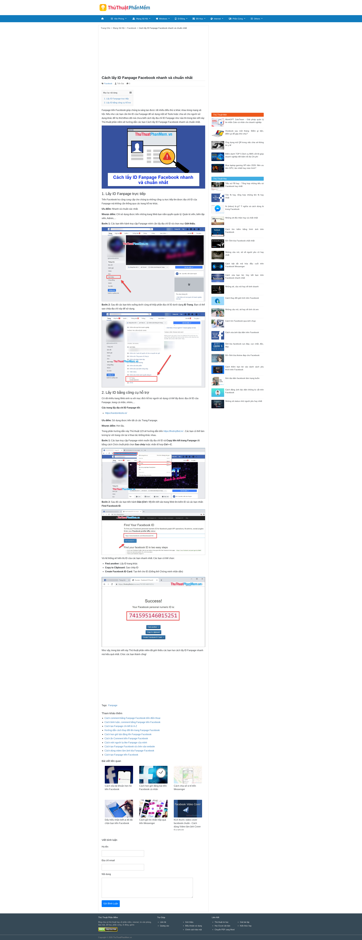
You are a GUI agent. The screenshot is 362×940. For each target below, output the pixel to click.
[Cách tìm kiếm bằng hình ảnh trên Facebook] (218, 232)
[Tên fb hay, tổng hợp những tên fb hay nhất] (218, 197)
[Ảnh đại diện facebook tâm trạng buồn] (218, 381)
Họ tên (105, 846)
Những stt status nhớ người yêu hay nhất (243, 401)
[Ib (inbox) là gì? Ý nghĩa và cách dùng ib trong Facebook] (218, 209)
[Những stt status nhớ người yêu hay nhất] (218, 404)
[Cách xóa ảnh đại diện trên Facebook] (218, 335)
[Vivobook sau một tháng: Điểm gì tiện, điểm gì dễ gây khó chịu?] (218, 133)
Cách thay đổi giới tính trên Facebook (242, 298)
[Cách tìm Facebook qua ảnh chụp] (218, 323)
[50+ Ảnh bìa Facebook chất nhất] (218, 243)
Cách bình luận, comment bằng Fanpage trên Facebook (132, 722)
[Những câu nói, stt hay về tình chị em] (218, 312)
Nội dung (106, 874)
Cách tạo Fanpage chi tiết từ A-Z (120, 726)
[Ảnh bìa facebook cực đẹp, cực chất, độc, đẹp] (218, 346)
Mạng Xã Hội (142, 19)
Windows (163, 19)
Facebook (108, 83)
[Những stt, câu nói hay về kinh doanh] (218, 289)
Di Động (181, 19)
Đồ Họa (199, 19)
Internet (217, 19)
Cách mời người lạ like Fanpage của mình (125, 742)
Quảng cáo (164, 926)
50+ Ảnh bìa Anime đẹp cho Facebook (242, 355)
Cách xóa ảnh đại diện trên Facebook (242, 332)
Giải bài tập (244, 922)
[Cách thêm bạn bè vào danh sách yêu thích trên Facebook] (218, 369)
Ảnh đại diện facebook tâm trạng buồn (242, 378)
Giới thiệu (189, 922)
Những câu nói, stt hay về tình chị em (242, 309)
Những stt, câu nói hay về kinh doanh (242, 287)
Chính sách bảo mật (193, 930)
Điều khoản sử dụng (193, 926)
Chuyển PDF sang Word (224, 930)
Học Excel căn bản (222, 926)
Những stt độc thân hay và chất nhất (241, 218)
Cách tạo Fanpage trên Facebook (121, 755)
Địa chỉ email (108, 860)
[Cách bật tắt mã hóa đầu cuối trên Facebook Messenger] (218, 266)
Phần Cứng (238, 19)
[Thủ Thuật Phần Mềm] (125, 7)
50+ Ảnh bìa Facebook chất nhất (240, 241)
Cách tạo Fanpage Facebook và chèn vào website (129, 746)
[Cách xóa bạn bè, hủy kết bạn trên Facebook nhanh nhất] (218, 278)
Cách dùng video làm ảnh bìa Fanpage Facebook (129, 750)
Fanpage (112, 705)
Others (257, 19)
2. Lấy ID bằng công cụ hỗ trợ (117, 103)
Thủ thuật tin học (222, 922)
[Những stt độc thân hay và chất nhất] (218, 220)
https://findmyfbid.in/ (173, 431)
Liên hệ (163, 922)
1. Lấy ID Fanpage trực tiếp (116, 99)
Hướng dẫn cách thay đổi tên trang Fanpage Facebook (132, 730)
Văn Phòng (119, 19)
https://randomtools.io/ (116, 413)
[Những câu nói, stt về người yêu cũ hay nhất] (218, 255)
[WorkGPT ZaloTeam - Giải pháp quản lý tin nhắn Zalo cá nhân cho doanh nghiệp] (218, 122)
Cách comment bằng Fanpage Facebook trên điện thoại (132, 718)
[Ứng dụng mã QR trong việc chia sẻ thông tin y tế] (218, 145)
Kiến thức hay (246, 926)
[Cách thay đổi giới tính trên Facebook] (218, 301)
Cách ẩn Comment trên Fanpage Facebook (126, 738)
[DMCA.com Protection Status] (107, 929)
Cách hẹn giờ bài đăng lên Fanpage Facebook (127, 734)
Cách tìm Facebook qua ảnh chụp (240, 321)
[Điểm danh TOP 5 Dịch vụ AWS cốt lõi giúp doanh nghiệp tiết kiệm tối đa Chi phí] (218, 156)
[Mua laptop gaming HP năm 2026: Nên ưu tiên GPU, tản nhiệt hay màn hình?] (218, 168)
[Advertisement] (212, 7)
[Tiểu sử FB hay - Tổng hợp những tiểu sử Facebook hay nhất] (218, 186)
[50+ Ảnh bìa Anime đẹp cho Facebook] (218, 358)
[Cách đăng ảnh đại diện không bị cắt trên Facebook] (218, 392)
